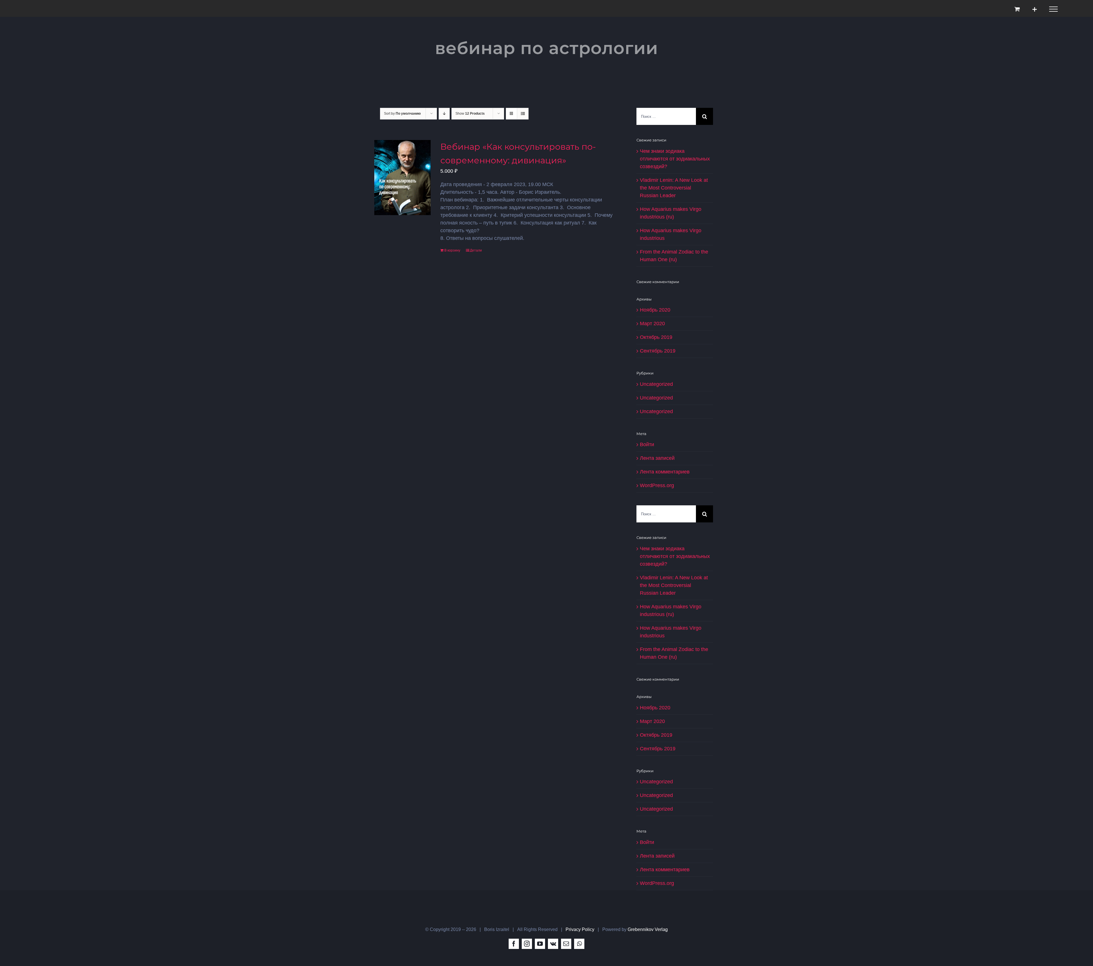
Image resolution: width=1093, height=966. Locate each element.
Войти (647, 444)
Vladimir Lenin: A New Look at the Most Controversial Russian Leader (674, 187)
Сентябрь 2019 (657, 351)
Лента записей (657, 458)
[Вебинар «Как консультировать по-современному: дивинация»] (402, 177)
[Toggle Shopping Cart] (1017, 9)
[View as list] (522, 113)
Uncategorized (656, 384)
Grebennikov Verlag (648, 929)
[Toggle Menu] (1053, 9)
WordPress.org (657, 485)
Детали (476, 250)
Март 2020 (652, 323)
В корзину (452, 250)
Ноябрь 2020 (655, 310)
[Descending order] (444, 114)
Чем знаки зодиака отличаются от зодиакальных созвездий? (675, 158)
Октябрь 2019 (656, 337)
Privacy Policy (580, 929)
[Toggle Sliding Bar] (1034, 9)
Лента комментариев (665, 472)
